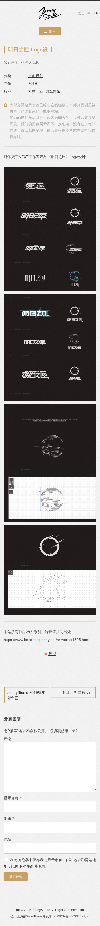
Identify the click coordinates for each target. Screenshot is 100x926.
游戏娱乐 (52, 91)
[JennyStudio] (50, 14)
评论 (9, 739)
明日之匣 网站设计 (77, 692)
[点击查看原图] (50, 347)
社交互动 (35, 91)
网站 (7, 839)
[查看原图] (50, 229)
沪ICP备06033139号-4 (73, 916)
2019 (32, 83)
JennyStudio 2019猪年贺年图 (26, 695)
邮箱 (9, 818)
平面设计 (35, 76)
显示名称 (12, 798)
